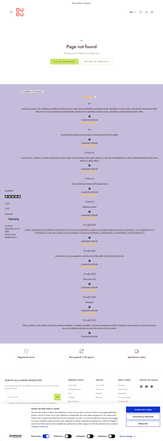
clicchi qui (43, 427)
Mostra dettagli (126, 436)
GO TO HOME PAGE (64, 61)
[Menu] (11, 12)
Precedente (26, 91)
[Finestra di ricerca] (140, 12)
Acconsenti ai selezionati (143, 417)
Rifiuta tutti (143, 424)
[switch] (68, 436)
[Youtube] (151, 386)
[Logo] (20, 12)
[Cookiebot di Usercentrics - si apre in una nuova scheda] (15, 436)
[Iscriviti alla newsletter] (57, 397)
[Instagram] (141, 386)
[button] (133, 12)
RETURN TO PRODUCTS (97, 61)
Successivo (38, 91)
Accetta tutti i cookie (143, 410)
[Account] (146, 12)
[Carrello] (152, 12)
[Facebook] (146, 386)
